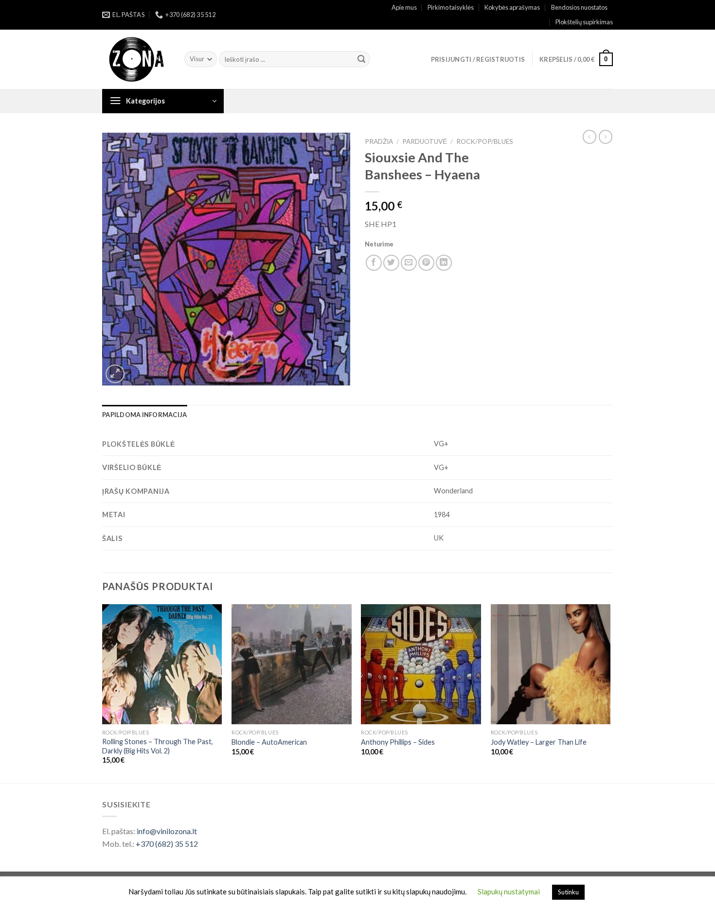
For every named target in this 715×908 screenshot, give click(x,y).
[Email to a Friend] (409, 263)
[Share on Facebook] (374, 263)
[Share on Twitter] (391, 263)
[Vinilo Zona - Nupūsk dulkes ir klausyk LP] (136, 59)
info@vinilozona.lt (167, 831)
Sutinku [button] (568, 892)
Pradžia (379, 141)
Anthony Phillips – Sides (398, 742)
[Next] (610, 692)
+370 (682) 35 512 (167, 843)
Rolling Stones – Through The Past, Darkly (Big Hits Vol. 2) (157, 746)
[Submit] (361, 59)
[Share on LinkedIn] (444, 263)
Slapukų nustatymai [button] (509, 891)
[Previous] (102, 692)
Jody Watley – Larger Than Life (539, 742)
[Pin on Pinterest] (426, 263)
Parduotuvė (424, 141)
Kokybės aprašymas (512, 7)
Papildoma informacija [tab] (144, 415)
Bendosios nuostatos (579, 7)
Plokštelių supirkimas (584, 22)
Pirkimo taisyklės (451, 7)
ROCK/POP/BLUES (484, 141)
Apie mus (404, 7)
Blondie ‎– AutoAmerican (269, 742)
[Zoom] (115, 374)
